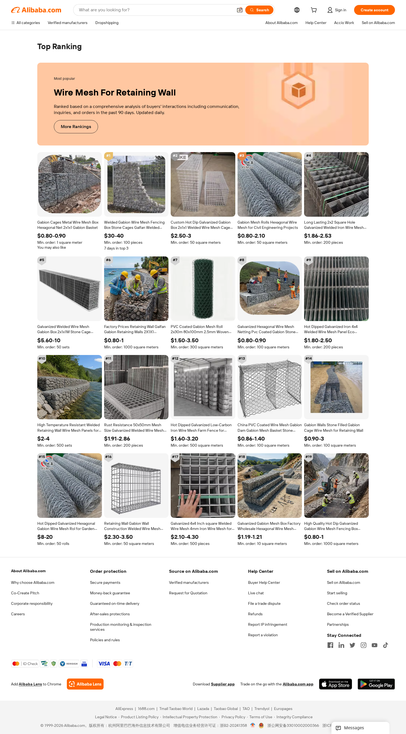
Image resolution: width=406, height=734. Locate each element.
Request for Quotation (188, 593)
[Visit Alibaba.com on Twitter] (352, 645)
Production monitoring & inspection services (120, 627)
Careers (18, 614)
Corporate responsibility (31, 603)
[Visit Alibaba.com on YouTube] (374, 645)
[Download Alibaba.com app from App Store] (335, 684)
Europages (283, 709)
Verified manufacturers (189, 582)
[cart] (315, 11)
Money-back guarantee (110, 593)
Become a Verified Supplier (350, 614)
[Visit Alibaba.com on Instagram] (363, 645)
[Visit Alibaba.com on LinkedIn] (341, 645)
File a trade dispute (264, 603)
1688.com (146, 709)
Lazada (203, 709)
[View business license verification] (252, 725)
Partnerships (338, 624)
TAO (246, 709)
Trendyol (261, 709)
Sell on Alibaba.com (343, 582)
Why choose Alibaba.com (32, 582)
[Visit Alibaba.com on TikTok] (385, 645)
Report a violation (263, 635)
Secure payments (105, 582)
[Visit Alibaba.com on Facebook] (330, 645)
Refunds (255, 614)
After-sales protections (110, 614)
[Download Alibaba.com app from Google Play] (376, 684)
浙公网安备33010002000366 (293, 726)
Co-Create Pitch (25, 593)
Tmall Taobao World (176, 709)
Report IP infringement (267, 624)
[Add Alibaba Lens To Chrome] (85, 684)
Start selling (337, 593)
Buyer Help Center (264, 582)
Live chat (256, 593)
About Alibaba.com (28, 571)
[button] (239, 10)
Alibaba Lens (30, 684)
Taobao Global (226, 709)
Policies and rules (105, 640)
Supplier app (223, 684)
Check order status (343, 603)
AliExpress (124, 709)
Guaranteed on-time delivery (114, 603)
